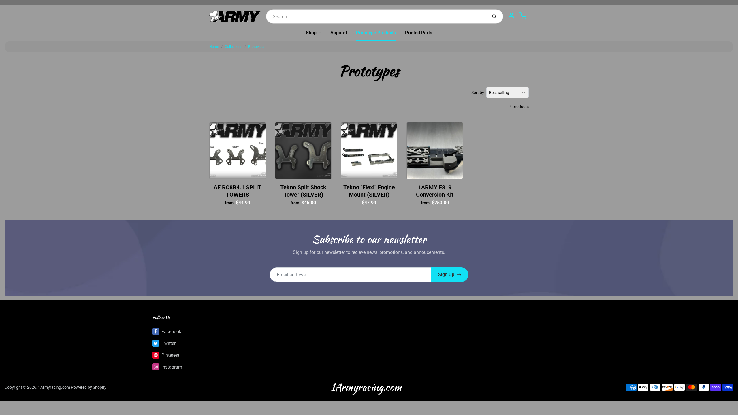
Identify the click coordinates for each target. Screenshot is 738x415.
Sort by (477, 92)
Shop (311, 32)
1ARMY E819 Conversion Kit (434, 191)
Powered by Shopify (88, 387)
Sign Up (446, 274)
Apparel (338, 32)
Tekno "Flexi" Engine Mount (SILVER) (369, 191)
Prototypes (256, 47)
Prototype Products (376, 32)
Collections (233, 47)
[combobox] (376, 16)
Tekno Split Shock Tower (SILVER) (303, 191)
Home (214, 47)
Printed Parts (418, 32)
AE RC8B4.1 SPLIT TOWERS (237, 191)
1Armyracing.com (54, 387)
